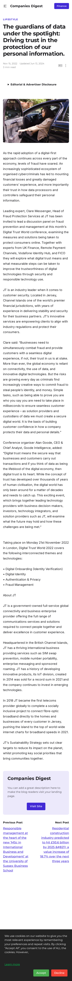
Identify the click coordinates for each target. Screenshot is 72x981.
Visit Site (36, 806)
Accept (41, 972)
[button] (5, 6)
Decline (59, 972)
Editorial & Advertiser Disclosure (33, 84)
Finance (62, 6)
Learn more (12, 964)
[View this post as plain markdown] (60, 65)
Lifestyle (10, 19)
